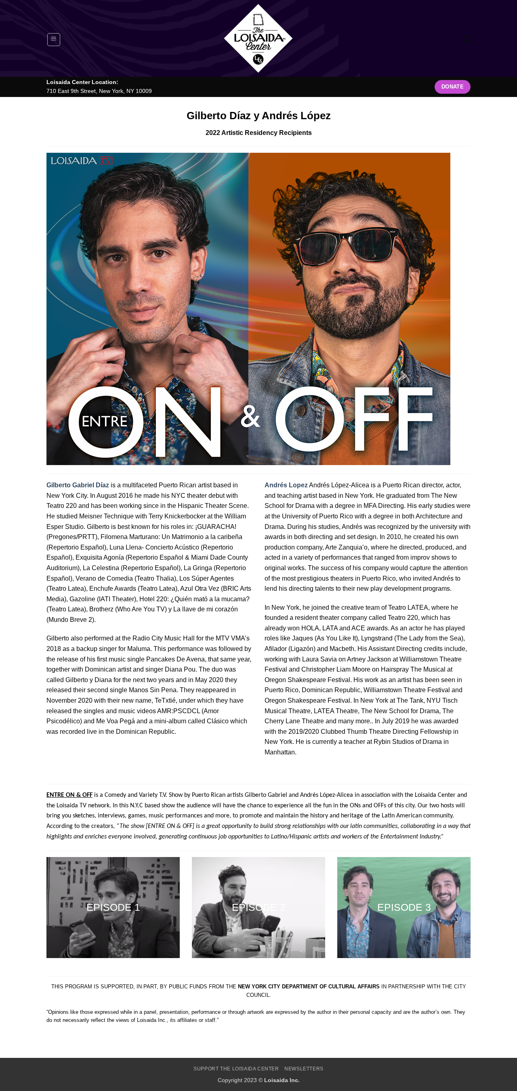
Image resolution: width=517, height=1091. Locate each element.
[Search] (467, 39)
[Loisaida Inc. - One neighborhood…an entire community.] (258, 38)
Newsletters (304, 1069)
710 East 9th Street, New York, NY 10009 (99, 91)
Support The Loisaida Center (236, 1069)
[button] (53, 39)
